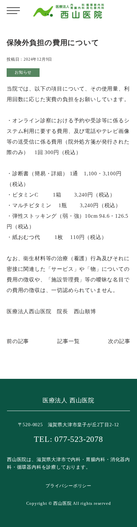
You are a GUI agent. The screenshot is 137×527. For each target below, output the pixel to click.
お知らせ (23, 72)
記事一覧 (68, 341)
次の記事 (119, 341)
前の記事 (18, 341)
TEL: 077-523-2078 (68, 439)
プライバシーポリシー (68, 485)
